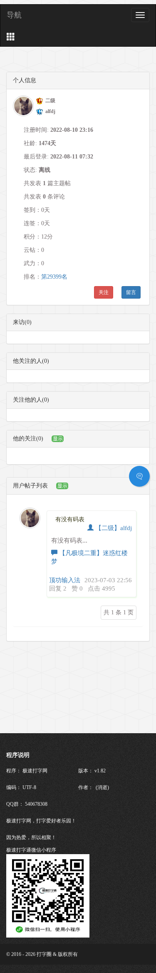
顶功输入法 (64, 580)
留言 (131, 292)
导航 (14, 15)
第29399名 (54, 277)
